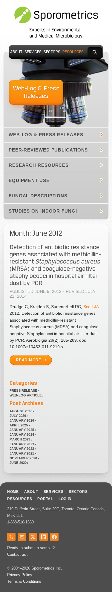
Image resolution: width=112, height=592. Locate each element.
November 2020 (23, 458)
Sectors (52, 52)
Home (13, 492)
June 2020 (18, 462)
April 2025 (19, 425)
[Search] (94, 52)
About (16, 52)
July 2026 (18, 415)
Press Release (23, 390)
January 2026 (22, 420)
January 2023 (22, 444)
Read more (29, 360)
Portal (45, 499)
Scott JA (91, 306)
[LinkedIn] (43, 537)
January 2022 (22, 448)
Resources (73, 52)
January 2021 (22, 453)
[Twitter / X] (33, 537)
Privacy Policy (19, 575)
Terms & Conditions (24, 581)
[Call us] (11, 537)
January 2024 (22, 434)
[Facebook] (54, 537)
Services (33, 52)
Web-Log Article (26, 395)
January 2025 (22, 429)
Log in (65, 499)
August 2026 (21, 411)
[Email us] (22, 537)
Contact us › (17, 554)
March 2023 (20, 439)
